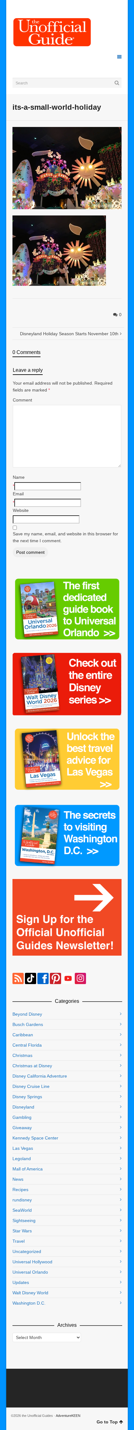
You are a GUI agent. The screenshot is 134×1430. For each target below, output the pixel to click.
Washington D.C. (28, 1303)
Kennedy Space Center (35, 1137)
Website (21, 510)
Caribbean (22, 1034)
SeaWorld (22, 1210)
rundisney (22, 1199)
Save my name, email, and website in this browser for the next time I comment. (65, 537)
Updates (20, 1282)
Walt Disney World (30, 1292)
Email (18, 493)
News (17, 1179)
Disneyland (23, 1106)
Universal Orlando (30, 1272)
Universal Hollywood (32, 1261)
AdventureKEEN (68, 1415)
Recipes (20, 1189)
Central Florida (27, 1045)
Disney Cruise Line (31, 1086)
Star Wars (22, 1230)
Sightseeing (24, 1220)
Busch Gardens (27, 1024)
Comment (22, 399)
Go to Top (107, 1421)
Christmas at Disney (32, 1065)
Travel (18, 1241)
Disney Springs (27, 1096)
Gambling (21, 1117)
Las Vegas (22, 1148)
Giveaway (22, 1127)
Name (19, 477)
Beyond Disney (27, 1014)
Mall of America (27, 1168)
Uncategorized (26, 1251)
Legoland (21, 1158)
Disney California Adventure (39, 1076)
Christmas (22, 1055)
